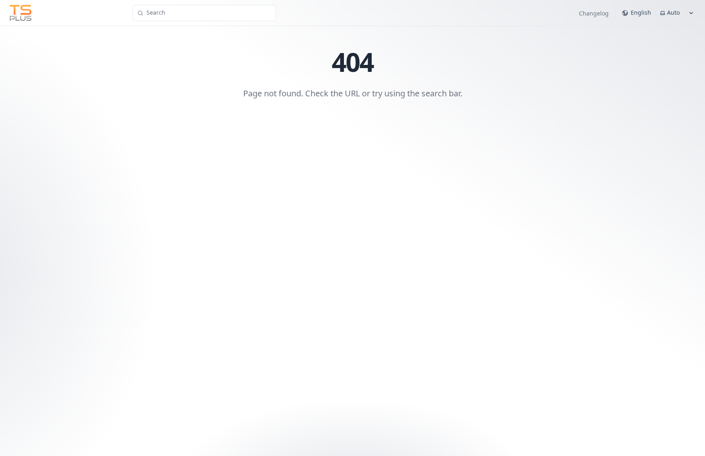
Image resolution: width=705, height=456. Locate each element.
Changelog (594, 13)
